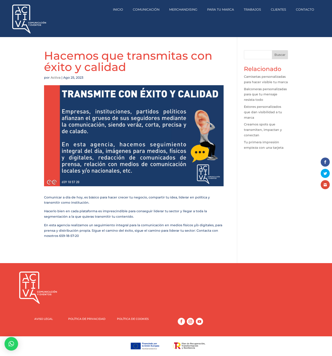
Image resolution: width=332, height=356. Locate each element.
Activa (56, 77)
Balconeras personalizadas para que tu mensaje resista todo (265, 94)
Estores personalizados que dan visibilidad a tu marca (263, 112)
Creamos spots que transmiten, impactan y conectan (263, 129)
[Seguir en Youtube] (199, 321)
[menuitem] (118, 10)
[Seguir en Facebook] (181, 321)
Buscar (279, 55)
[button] (11, 344)
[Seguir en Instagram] (190, 321)
